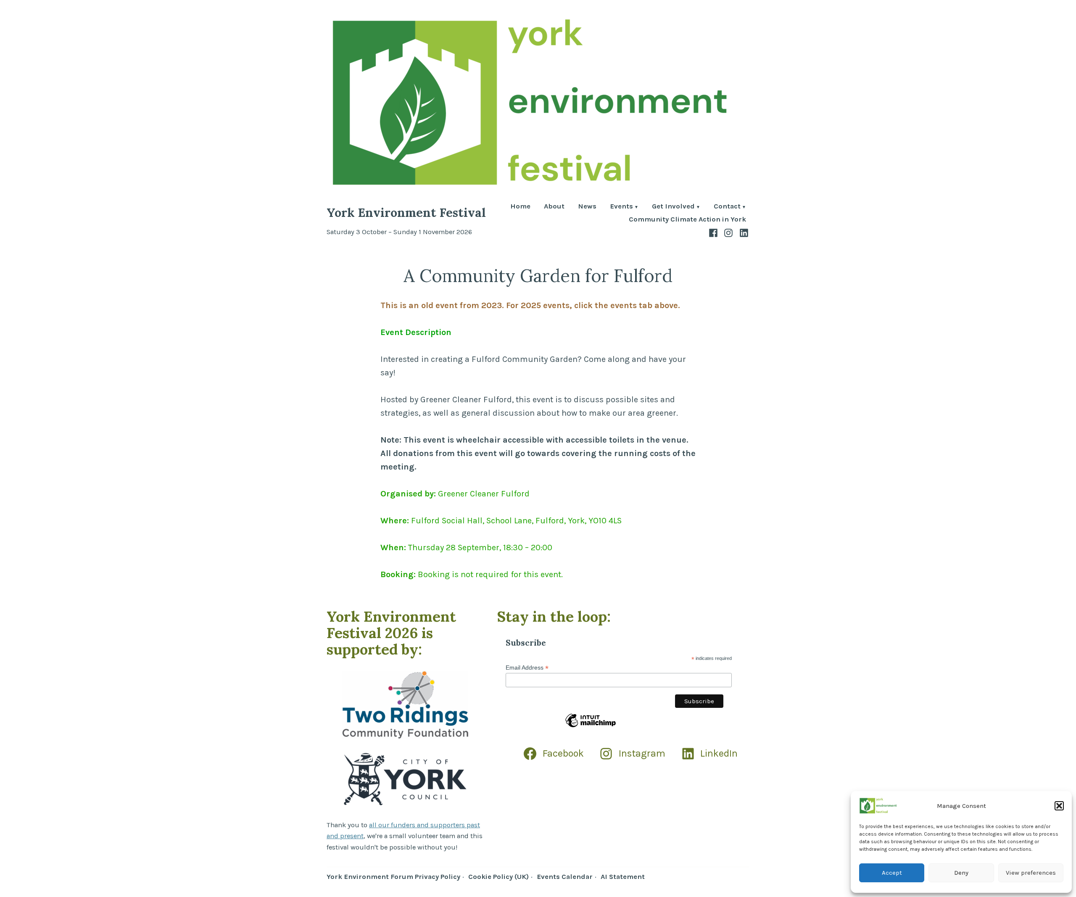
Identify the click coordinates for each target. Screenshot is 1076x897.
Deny (961, 872)
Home (520, 207)
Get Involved (673, 207)
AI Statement (623, 877)
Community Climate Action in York (687, 219)
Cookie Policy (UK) (498, 877)
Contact (727, 207)
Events (621, 207)
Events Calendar (565, 877)
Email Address (527, 668)
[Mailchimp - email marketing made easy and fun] (590, 726)
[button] (1059, 806)
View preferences (1031, 872)
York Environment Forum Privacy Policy (393, 877)
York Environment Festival (406, 212)
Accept (892, 872)
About (554, 207)
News (587, 207)
